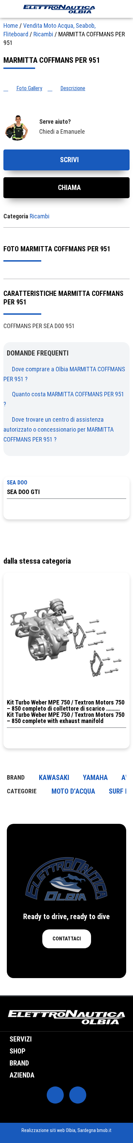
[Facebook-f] (55, 1095)
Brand (19, 1063)
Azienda (22, 1075)
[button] (6, 9)
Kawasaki (54, 777)
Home (10, 25)
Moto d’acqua (73, 791)
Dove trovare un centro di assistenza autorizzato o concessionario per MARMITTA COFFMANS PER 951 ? (58, 429)
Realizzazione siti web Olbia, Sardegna (58, 1130)
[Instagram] (77, 1095)
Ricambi (43, 34)
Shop (18, 1051)
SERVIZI (21, 1039)
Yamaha (95, 777)
